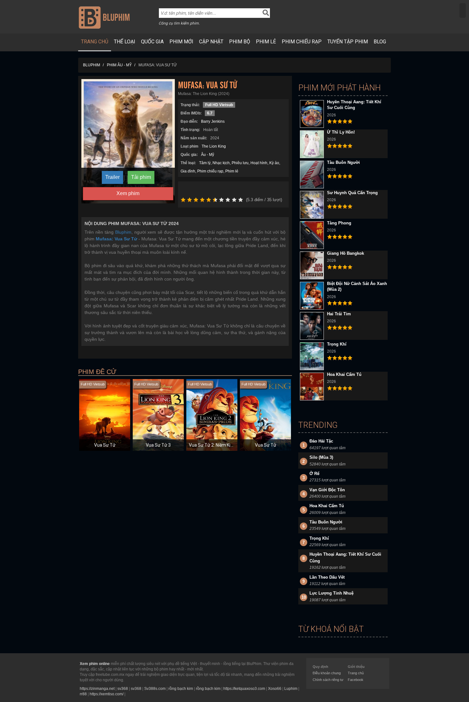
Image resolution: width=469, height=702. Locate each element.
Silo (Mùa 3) (321, 457)
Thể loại (124, 42)
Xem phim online (95, 664)
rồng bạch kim (180, 688)
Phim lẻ (266, 42)
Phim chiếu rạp (302, 42)
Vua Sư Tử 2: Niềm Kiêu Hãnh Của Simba (229, 445)
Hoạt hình (258, 163)
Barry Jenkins (213, 121)
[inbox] (462, 10)
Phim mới (181, 42)
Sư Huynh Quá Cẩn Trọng (352, 192)
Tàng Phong (339, 223)
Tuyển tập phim (347, 42)
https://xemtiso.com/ (106, 694)
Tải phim (141, 177)
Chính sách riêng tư (328, 680)
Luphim (290, 688)
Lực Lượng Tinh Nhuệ (331, 593)
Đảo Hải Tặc (321, 441)
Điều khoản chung (327, 673)
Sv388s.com (155, 688)
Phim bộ (239, 42)
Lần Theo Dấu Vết (327, 577)
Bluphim (123, 232)
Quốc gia (152, 42)
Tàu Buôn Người (343, 162)
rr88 (83, 694)
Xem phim (127, 193)
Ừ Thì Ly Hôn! (341, 132)
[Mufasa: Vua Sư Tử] (128, 140)
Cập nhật (211, 42)
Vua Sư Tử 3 (158, 445)
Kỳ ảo (274, 163)
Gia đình (188, 171)
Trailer (112, 177)
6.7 (209, 113)
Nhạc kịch (221, 163)
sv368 (122, 688)
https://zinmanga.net (97, 688)
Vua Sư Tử (104, 445)
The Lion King (214, 146)
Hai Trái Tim (339, 313)
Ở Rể (314, 473)
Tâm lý (205, 163)
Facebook (355, 680)
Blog (380, 42)
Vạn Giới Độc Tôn (327, 489)
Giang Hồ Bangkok (345, 253)
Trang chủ (94, 42)
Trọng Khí (336, 344)
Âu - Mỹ (207, 154)
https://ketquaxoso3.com (244, 688)
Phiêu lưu (240, 163)
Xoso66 (274, 688)
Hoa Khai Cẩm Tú (344, 374)
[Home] (104, 17)
